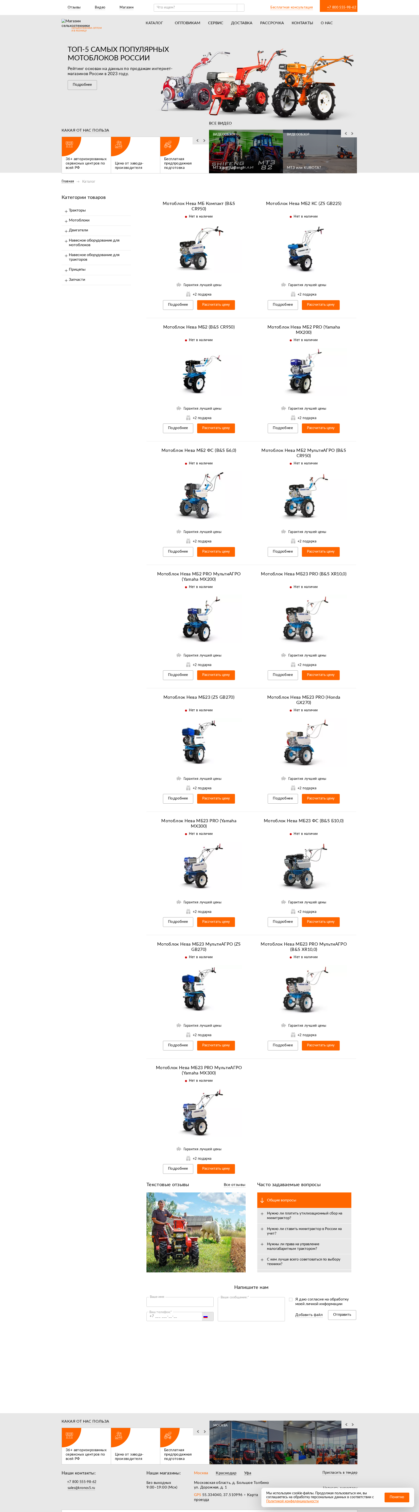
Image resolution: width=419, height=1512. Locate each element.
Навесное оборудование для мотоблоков (94, 242)
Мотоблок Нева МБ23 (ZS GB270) (198, 697)
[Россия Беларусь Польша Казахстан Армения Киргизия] (207, 1316)
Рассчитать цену (216, 304)
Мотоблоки (79, 220)
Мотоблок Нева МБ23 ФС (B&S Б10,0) (304, 821)
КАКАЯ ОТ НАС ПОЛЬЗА (85, 130)
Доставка (241, 23)
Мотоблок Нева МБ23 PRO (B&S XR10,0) (303, 574)
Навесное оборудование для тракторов (94, 257)
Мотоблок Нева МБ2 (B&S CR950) (199, 327)
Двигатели (78, 230)
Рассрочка (272, 23)
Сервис (215, 23)
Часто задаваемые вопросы (289, 1184)
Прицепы (77, 269)
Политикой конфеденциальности (292, 1501)
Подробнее (82, 84)
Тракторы (77, 210)
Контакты (302, 23)
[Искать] (240, 7)
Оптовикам (187, 23)
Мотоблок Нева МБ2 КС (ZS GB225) (304, 204)
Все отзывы (235, 1185)
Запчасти (77, 280)
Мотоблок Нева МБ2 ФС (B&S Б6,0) (198, 450)
